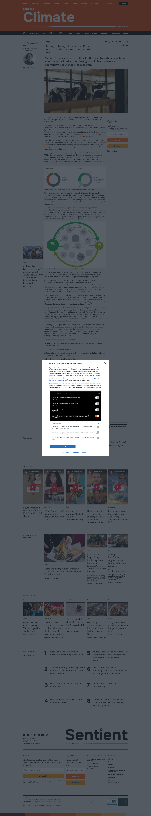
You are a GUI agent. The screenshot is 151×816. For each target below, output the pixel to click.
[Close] (105, 363)
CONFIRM (63, 446)
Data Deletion (65, 452)
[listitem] (75, 394)
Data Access (75, 452)
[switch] (97, 397)
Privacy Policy (85, 452)
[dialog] (75, 408)
